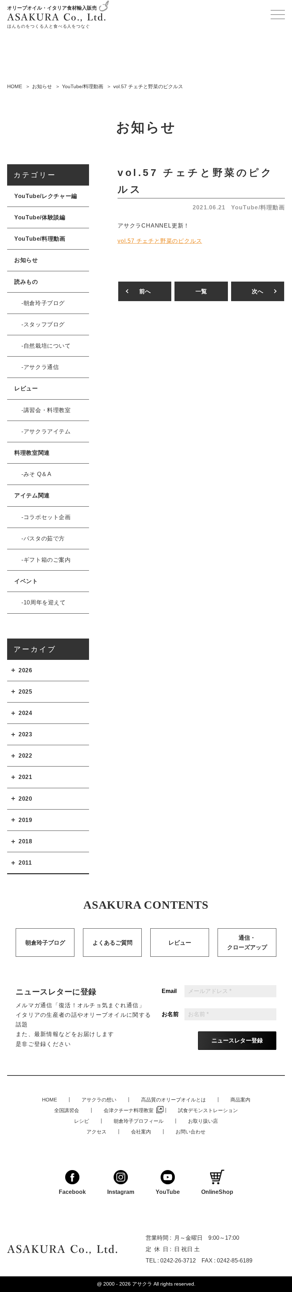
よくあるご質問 (112, 943)
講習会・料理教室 (47, 410)
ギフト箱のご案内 (47, 560)
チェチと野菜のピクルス (160, 241)
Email (169, 991)
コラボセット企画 (47, 517)
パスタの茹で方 (44, 538)
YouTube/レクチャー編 (45, 196)
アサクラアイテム (47, 431)
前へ (145, 291)
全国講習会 (66, 1110)
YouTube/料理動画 (258, 207)
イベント (26, 581)
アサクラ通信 (41, 367)
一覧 (201, 291)
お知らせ (26, 260)
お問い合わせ (190, 1131)
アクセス (96, 1131)
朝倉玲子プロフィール (138, 1121)
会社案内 (141, 1131)
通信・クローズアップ (247, 942)
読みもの (26, 282)
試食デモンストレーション (208, 1110)
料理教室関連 (32, 453)
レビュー (26, 388)
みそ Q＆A (38, 474)
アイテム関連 (32, 495)
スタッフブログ (44, 324)
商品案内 (240, 1099)
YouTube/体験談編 (40, 217)
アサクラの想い (99, 1099)
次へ (257, 291)
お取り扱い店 (203, 1121)
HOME (49, 1099)
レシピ (81, 1121)
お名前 (170, 1014)
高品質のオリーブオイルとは (173, 1099)
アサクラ (142, 1284)
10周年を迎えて (45, 602)
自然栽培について (47, 346)
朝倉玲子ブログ (44, 303)
